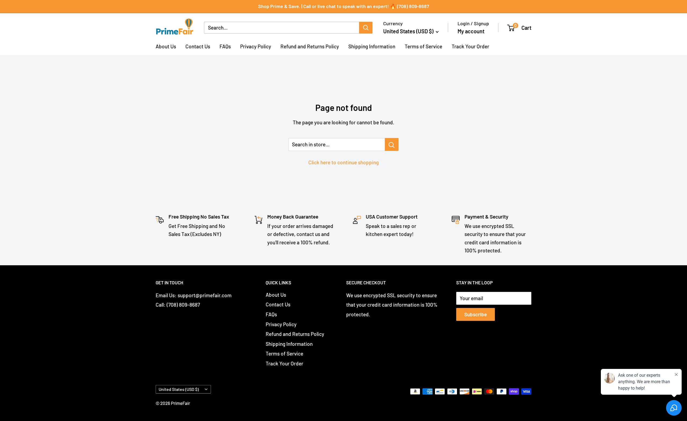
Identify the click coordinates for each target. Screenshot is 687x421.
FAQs (225, 46)
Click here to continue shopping (343, 162)
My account (471, 31)
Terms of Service (423, 46)
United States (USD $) (179, 389)
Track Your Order (470, 46)
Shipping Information (371, 46)
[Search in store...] (392, 144)
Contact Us (197, 46)
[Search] (365, 28)
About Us (166, 46)
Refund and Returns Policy (309, 46)
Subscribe (475, 314)
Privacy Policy (255, 46)
